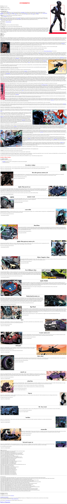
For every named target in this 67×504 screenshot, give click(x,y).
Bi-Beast (13, 13)
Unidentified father (8, 21)
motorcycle (63, 43)
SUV (22, 90)
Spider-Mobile (8, 73)
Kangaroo (37, 13)
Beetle (8, 12)
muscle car (1, 116)
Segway (15, 126)
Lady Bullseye (19, 18)
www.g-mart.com (8, 500)
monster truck (62, 57)
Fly (31, 13)
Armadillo (2, 13)
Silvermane (17, 94)
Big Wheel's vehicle (44, 84)
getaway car (62, 142)
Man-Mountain (45, 13)
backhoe (29, 138)
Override (4, 161)
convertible (17, 58)
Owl (1, 19)
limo (29, 62)
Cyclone (25, 13)
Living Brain (22, 12)
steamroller (55, 139)
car (39, 52)
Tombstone (5, 16)
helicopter (64, 103)
